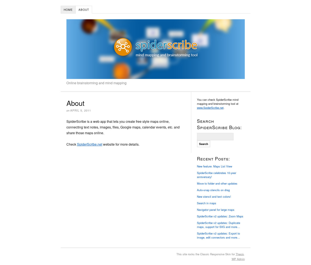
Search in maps (206, 203)
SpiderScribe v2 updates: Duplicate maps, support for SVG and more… (218, 225)
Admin (238, 259)
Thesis (240, 254)
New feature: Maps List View (214, 166)
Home (68, 10)
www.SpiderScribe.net (210, 108)
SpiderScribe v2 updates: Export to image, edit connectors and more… (218, 235)
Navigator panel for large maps (215, 210)
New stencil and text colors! (214, 197)
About (83, 10)
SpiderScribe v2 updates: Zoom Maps (220, 216)
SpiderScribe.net (89, 144)
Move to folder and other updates (217, 183)
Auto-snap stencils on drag (213, 190)
